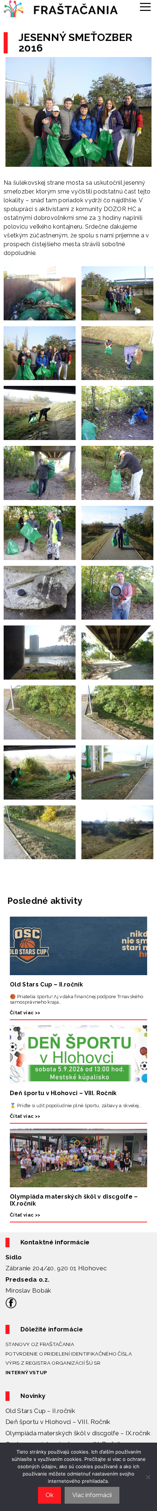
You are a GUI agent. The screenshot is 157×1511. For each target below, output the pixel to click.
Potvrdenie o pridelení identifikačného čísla (68, 1354)
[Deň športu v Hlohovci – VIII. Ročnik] (78, 1079)
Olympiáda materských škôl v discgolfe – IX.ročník (78, 1433)
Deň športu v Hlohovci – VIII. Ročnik (63, 1093)
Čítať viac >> (25, 1012)
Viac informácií (92, 1495)
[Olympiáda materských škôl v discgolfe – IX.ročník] (78, 1182)
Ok (49, 1495)
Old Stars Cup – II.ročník (46, 984)
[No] (148, 1477)
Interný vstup (26, 1372)
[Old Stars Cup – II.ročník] (78, 970)
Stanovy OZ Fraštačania (39, 1344)
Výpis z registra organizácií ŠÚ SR (52, 1363)
